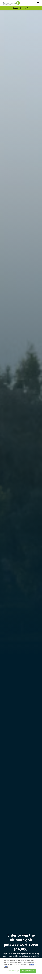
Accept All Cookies (28, 971)
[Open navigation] (38, 3)
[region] (21, 966)
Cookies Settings (13, 971)
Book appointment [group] (19, 8)
